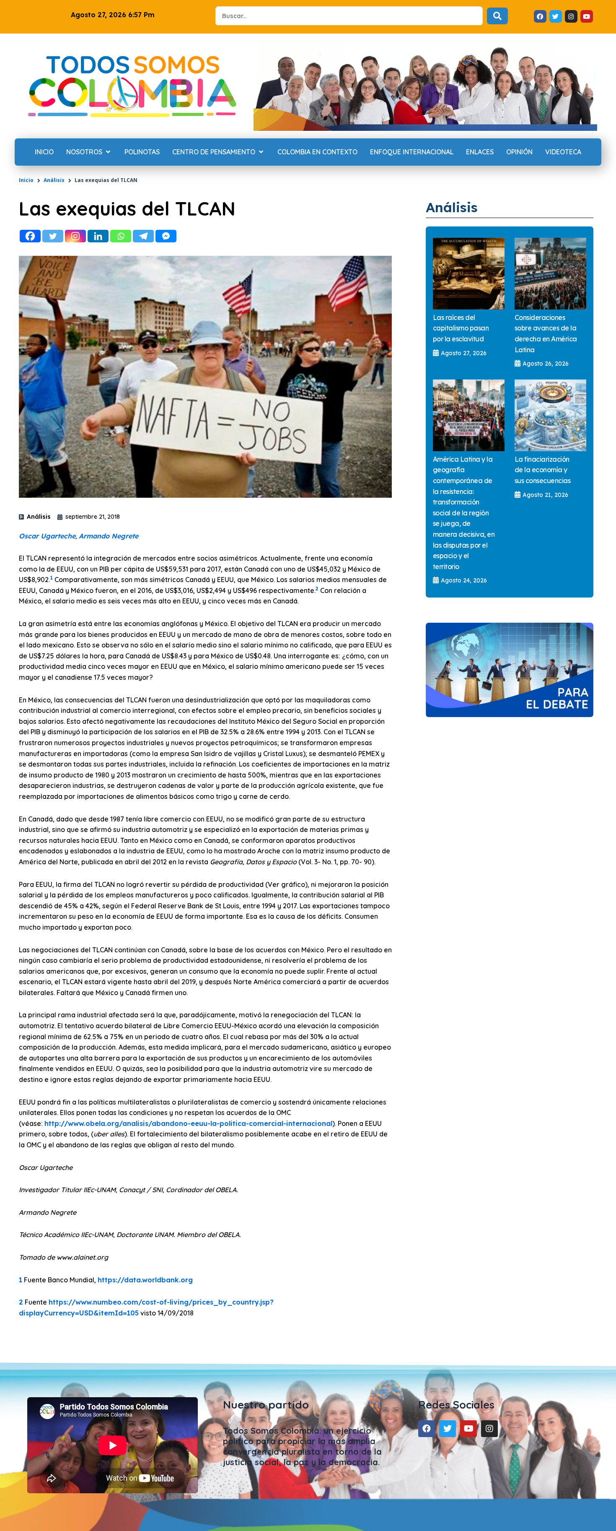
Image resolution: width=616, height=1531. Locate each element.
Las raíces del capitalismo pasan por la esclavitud (461, 328)
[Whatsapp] (120, 236)
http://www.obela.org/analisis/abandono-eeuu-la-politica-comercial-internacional (188, 1123)
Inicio (26, 180)
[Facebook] (30, 236)
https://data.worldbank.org (145, 1280)
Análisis (54, 180)
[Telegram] (143, 236)
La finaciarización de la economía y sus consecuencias (543, 470)
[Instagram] (75, 236)
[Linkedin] (98, 236)
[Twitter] (52, 236)
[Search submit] (497, 16)
